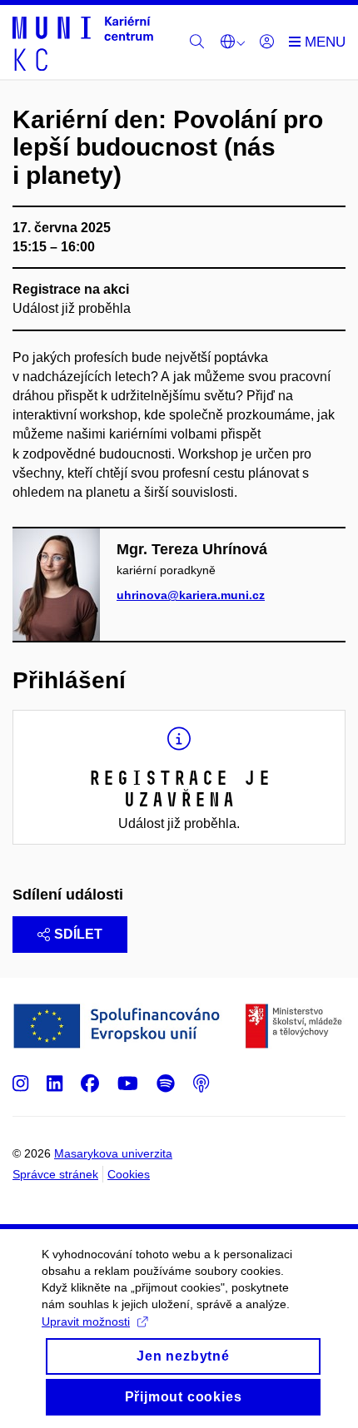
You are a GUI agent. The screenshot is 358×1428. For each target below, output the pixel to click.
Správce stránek (55, 1174)
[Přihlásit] (266, 42)
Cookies (128, 1174)
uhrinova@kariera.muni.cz (191, 595)
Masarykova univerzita (113, 1153)
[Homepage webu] (82, 42)
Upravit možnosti (86, 1321)
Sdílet (78, 934)
